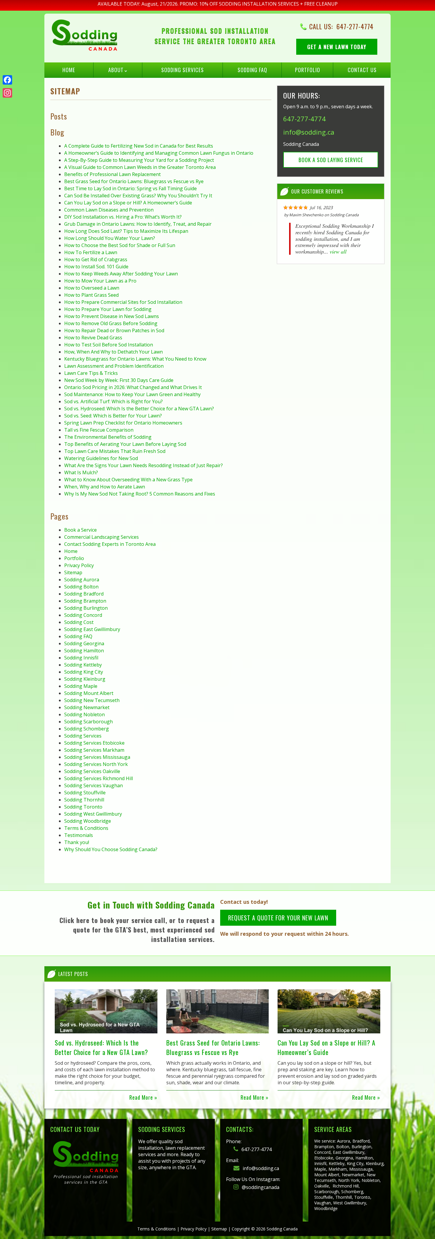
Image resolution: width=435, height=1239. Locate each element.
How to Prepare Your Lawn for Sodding (108, 309)
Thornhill (343, 1197)
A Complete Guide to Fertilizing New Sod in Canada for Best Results (138, 146)
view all (338, 251)
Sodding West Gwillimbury (93, 814)
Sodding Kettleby (83, 665)
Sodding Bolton (81, 586)
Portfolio (307, 70)
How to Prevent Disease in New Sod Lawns (111, 316)
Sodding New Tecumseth (92, 700)
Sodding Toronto (83, 807)
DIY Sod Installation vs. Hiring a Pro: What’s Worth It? (123, 217)
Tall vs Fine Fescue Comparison (98, 430)
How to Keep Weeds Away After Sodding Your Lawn (121, 273)
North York (348, 1180)
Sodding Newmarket (86, 707)
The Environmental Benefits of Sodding (108, 437)
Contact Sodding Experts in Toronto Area (110, 544)
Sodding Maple (80, 686)
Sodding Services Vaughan (93, 785)
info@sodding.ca (308, 132)
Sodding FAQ (252, 70)
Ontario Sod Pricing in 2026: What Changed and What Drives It (133, 387)
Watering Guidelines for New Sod (101, 458)
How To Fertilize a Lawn (90, 252)
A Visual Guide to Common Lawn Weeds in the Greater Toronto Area (140, 167)
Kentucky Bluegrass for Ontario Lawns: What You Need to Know (135, 359)
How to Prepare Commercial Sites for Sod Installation (123, 302)
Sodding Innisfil (81, 657)
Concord (322, 1152)
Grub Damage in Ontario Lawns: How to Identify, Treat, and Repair (138, 224)
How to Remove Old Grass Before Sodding (110, 323)
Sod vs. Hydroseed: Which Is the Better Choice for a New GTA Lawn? (139, 408)
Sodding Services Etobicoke (94, 743)
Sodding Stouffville (85, 792)
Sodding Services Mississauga (97, 757)
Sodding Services (182, 70)
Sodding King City (83, 672)
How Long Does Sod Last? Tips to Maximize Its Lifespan (126, 231)
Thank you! (76, 842)
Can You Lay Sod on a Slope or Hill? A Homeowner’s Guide (128, 202)
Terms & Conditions (86, 828)
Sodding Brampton (85, 601)
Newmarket (353, 1174)
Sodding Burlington (86, 608)
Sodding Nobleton (84, 714)
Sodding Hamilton (84, 650)
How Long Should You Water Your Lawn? (109, 238)
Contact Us (362, 70)
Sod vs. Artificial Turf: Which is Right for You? (113, 401)
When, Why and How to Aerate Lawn (104, 486)
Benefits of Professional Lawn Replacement (112, 174)
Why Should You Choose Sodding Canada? (110, 849)
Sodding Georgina (84, 643)
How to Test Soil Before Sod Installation (108, 344)
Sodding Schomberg (86, 728)
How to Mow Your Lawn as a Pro (100, 281)
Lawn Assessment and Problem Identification (114, 366)
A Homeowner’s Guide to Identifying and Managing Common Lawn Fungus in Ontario (158, 153)
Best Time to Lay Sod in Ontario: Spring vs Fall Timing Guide (130, 188)
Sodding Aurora (81, 579)
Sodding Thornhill (84, 799)
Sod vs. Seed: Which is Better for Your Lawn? (113, 415)
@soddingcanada (260, 1187)
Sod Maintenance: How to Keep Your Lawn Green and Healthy (132, 394)
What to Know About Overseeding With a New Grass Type (128, 479)
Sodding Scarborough (88, 721)
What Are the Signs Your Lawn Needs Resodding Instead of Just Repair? (143, 465)
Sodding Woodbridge (87, 821)
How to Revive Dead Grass (93, 337)
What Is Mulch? (81, 472)
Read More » (143, 1097)
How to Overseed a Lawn (91, 288)
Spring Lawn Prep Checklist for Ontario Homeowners (123, 423)
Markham (337, 1169)
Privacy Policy (79, 565)
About (116, 70)
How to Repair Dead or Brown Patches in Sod (114, 330)
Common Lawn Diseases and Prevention (109, 209)
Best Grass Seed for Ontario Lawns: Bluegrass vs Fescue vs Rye (134, 181)
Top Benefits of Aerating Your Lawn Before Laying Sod (125, 444)
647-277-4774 (354, 26)
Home (68, 70)
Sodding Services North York (96, 764)
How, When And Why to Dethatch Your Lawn (113, 352)
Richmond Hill (346, 1186)
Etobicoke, (324, 1158)
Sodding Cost (79, 622)
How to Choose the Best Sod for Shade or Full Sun (119, 245)
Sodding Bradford (84, 594)
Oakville (321, 1186)
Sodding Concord (83, 615)
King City (355, 1163)
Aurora (343, 1141)
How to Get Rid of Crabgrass (95, 259)
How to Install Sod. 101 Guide (96, 266)
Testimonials (78, 835)
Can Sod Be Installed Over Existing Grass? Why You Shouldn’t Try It (138, 195)
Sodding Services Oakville (92, 771)
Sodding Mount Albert (88, 693)
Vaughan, (323, 1203)
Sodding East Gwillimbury (92, 629)
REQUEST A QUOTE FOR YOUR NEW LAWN (278, 917)
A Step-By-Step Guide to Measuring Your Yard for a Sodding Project (139, 160)
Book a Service (80, 530)
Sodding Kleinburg (84, 679)
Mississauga (361, 1169)
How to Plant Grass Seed (91, 295)
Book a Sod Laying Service (331, 160)
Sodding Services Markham (94, 750)
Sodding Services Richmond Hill (98, 778)
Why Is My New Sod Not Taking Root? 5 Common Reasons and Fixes (139, 494)
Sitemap (73, 572)
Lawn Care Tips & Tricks (91, 373)
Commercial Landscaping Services (101, 537)
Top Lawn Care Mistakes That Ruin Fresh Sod (114, 451)
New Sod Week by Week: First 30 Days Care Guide (118, 380)
